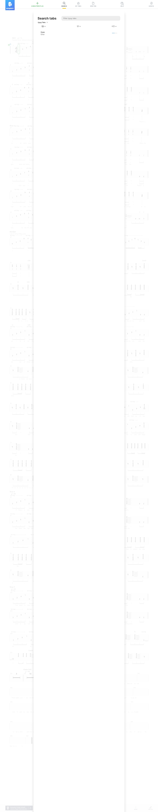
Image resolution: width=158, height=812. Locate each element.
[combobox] (44, 26)
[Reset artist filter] (47, 22)
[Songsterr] (10, 5)
